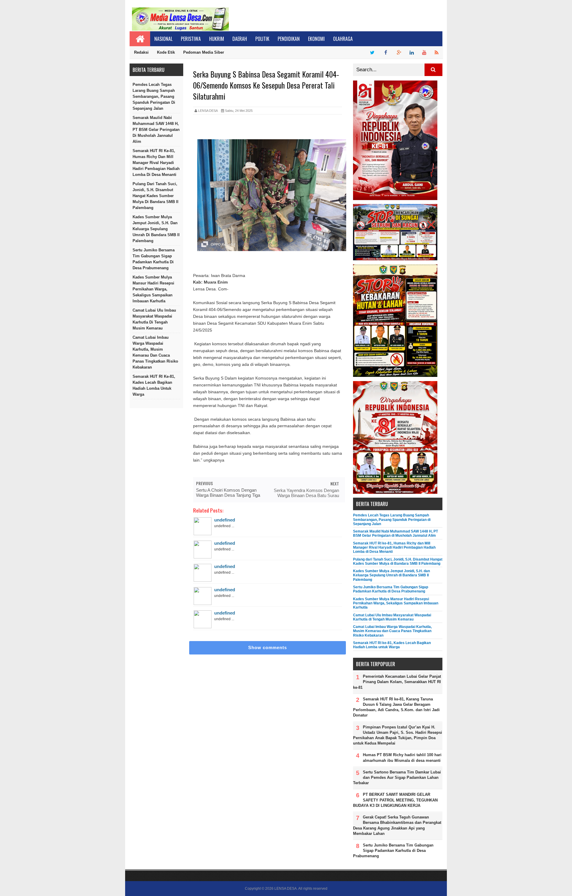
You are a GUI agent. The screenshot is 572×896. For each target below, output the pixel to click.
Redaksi (141, 52)
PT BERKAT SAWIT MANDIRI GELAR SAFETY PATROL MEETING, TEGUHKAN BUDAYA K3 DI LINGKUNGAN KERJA (395, 799)
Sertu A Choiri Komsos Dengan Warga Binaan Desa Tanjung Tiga (228, 493)
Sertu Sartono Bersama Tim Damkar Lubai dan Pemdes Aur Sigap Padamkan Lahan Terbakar (397, 777)
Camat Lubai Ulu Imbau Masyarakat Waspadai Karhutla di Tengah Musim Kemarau (154, 319)
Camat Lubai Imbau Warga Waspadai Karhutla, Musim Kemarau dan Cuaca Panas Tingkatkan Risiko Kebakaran (155, 352)
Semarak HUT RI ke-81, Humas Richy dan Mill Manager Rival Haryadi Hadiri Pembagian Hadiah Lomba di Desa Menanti (156, 162)
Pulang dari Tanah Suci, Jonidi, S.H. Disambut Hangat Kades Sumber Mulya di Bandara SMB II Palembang (155, 196)
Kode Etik (166, 52)
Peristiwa (191, 38)
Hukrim (216, 38)
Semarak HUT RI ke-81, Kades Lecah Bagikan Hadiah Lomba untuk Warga (154, 385)
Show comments (267, 647)
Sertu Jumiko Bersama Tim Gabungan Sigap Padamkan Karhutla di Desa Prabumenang (154, 259)
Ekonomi (316, 38)
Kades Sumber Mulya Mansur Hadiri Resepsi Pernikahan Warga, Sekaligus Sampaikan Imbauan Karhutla (153, 289)
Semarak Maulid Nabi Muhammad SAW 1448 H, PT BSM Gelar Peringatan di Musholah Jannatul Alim (156, 129)
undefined (224, 519)
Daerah (239, 38)
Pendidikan (289, 38)
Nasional (163, 38)
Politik (262, 38)
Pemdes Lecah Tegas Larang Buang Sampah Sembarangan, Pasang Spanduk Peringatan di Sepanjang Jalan (154, 96)
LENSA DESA (285, 888)
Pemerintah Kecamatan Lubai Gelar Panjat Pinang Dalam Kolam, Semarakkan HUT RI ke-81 (397, 681)
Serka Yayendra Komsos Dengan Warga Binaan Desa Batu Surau (306, 493)
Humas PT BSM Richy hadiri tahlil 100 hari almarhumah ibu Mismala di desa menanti (402, 757)
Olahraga (343, 38)
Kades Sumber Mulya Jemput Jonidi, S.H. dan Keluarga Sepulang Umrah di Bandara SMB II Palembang (156, 229)
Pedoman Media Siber (203, 52)
